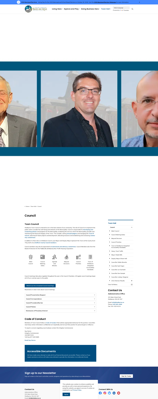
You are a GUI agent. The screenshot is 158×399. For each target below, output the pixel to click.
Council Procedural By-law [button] (34, 303)
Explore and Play (71, 9)
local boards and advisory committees (63, 246)
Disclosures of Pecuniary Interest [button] (37, 311)
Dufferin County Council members (45, 242)
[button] (119, 284)
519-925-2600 (117, 304)
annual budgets (72, 233)
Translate (126, 10)
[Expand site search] (132, 9)
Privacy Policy (76, 390)
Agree (66, 394)
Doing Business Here (90, 9)
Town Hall (105, 9)
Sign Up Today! (126, 376)
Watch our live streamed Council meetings (40, 285)
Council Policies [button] (31, 307)
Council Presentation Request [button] (36, 295)
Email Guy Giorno (30, 340)
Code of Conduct (51, 323)
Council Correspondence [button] (34, 299)
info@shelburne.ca (118, 302)
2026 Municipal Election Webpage (105, 2)
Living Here (56, 9)
